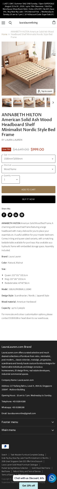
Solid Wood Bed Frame (41, 468)
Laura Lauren (13, 139)
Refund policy (23, 474)
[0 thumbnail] (7, 102)
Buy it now (28, 199)
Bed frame (6, 471)
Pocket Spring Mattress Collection (15, 468)
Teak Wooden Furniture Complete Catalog (27, 454)
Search (4, 454)
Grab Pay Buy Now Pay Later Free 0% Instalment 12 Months (25, 458)
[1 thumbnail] (18, 102)
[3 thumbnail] (40, 102)
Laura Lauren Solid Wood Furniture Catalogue (20, 464)
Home (4, 34)
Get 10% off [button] (28, 485)
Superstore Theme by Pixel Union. (15, 482)
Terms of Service (8, 474)
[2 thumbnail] (29, 102)
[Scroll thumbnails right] (52, 102)
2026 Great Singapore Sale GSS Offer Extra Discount (22, 461)
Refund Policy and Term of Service (27, 471)
